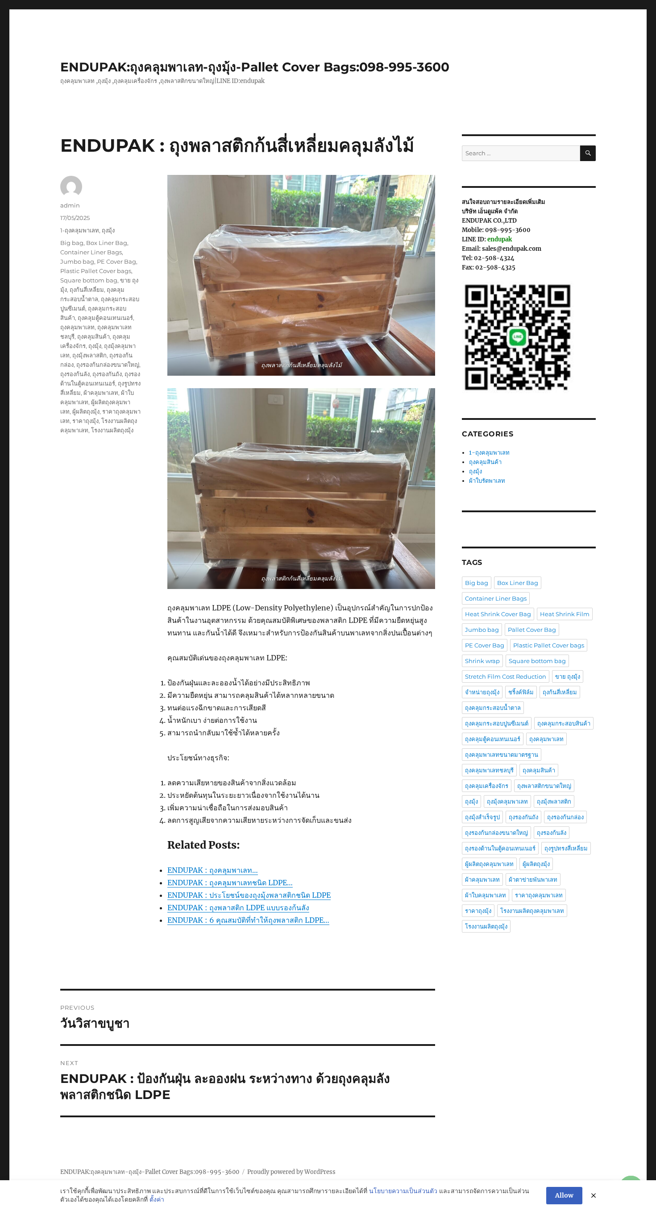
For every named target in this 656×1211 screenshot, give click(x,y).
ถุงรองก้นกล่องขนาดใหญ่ (107, 364)
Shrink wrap (482, 660)
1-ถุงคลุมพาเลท (79, 230)
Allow (564, 1195)
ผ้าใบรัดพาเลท (487, 481)
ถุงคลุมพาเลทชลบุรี (489, 770)
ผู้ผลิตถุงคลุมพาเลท (489, 863)
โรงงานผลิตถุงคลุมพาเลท (532, 910)
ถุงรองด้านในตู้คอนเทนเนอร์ (500, 848)
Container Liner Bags (91, 252)
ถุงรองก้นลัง (75, 373)
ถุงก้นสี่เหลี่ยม (87, 289)
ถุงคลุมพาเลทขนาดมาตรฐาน (501, 754)
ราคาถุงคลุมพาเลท (539, 895)
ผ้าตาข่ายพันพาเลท (533, 879)
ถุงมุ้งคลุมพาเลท (507, 801)
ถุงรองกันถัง (107, 373)
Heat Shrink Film (565, 614)
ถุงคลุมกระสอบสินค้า (563, 723)
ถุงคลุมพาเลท (77, 327)
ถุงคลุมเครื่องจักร (486, 785)
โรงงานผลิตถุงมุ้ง (112, 430)
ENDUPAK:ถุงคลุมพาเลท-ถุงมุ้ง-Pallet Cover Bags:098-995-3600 (254, 67)
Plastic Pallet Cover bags (95, 270)
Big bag (71, 242)
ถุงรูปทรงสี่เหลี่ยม (566, 848)
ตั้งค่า (156, 1199)
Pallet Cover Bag (532, 629)
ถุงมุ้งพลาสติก (89, 355)
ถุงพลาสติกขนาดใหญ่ (544, 785)
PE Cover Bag (116, 261)
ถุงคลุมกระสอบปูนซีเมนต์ (496, 723)
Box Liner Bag (106, 242)
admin (70, 205)
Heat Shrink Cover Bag (498, 614)
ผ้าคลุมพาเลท (100, 392)
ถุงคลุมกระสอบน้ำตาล (493, 707)
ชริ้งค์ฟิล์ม (521, 692)
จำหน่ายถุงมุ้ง (482, 692)
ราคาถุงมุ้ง (85, 420)
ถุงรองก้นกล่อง (565, 817)
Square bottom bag (88, 280)
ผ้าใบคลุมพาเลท (485, 895)
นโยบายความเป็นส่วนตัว (403, 1191)
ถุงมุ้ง (108, 230)
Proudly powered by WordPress (291, 1172)
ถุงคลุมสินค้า (93, 336)
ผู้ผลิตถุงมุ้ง (86, 411)
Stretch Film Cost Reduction (505, 676)
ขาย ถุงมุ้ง (567, 676)
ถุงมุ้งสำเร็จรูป (482, 817)
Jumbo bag (77, 261)
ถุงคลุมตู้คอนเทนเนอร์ (105, 317)
